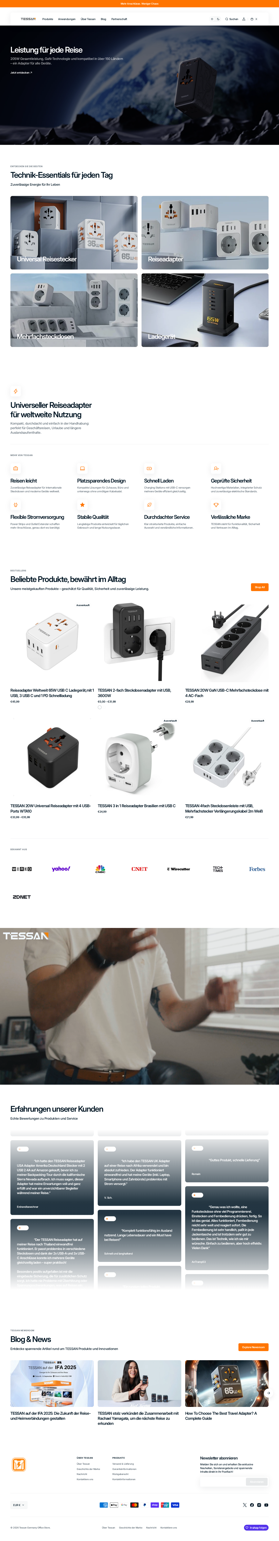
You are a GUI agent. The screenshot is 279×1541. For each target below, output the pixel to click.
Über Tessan (83, 1463)
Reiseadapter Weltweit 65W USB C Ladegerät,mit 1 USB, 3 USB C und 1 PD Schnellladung (52, 693)
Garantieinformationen (124, 1469)
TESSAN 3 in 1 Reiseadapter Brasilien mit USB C (137, 805)
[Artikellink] (52, 1393)
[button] (231, 19)
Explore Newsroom (253, 1347)
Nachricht (82, 1474)
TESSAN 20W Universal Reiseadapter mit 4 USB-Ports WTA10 (50, 808)
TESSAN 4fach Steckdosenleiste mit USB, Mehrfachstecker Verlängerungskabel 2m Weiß (224, 808)
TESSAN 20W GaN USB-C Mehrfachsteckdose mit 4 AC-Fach (227, 693)
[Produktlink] (52, 654)
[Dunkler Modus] (215, 19)
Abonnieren (257, 1481)
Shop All (260, 587)
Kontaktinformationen (123, 1479)
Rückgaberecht (120, 1474)
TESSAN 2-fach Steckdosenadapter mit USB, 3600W (134, 693)
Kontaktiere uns (85, 1479)
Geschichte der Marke (88, 1469)
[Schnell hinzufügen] (193, 676)
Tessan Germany (28, 1527)
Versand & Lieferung (123, 1463)
